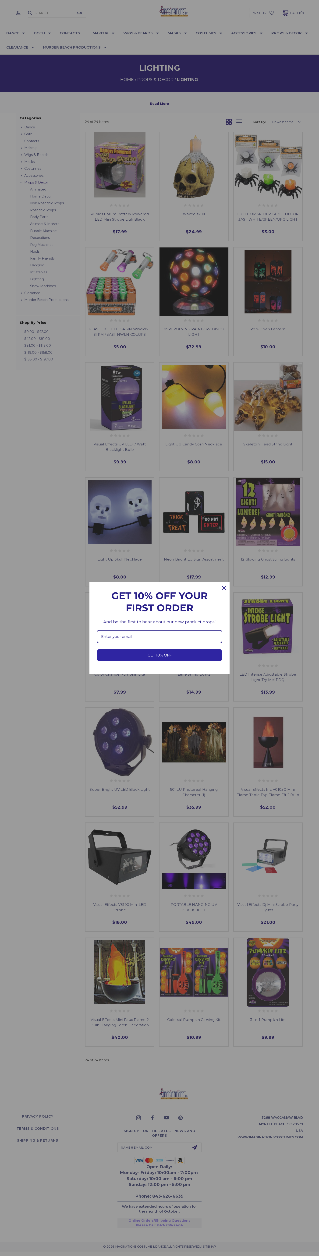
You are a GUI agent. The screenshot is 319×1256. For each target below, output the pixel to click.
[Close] (224, 587)
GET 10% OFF (160, 655)
